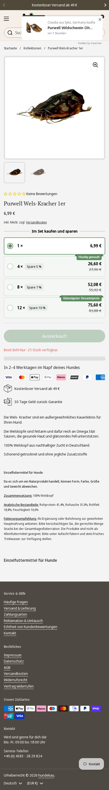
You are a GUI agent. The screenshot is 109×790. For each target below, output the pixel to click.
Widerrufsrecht (15, 679)
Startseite (10, 48)
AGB (7, 667)
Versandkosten (36, 222)
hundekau (46, 775)
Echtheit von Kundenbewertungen (30, 626)
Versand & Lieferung (20, 608)
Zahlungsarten (15, 614)
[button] (15, 193)
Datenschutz (14, 661)
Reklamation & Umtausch (23, 620)
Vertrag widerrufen (19, 686)
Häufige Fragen (16, 601)
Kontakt (10, 633)
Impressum (13, 655)
